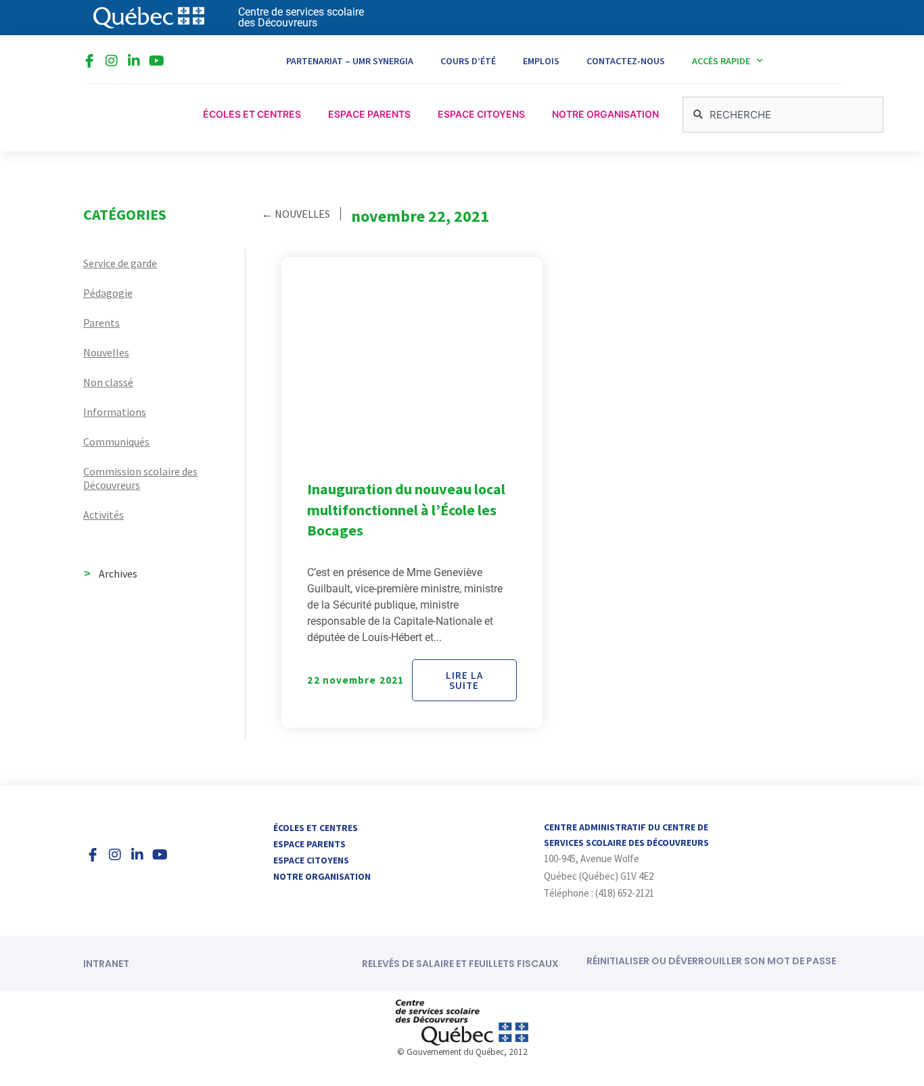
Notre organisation (322, 876)
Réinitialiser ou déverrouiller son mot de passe (711, 961)
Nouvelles (106, 352)
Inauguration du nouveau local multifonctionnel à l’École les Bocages (406, 509)
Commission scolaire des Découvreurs (140, 478)
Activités (103, 514)
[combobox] (783, 115)
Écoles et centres (315, 828)
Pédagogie (108, 293)
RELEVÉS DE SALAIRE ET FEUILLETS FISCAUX (460, 963)
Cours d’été (468, 61)
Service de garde (120, 263)
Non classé (108, 382)
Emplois (541, 61)
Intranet (106, 963)
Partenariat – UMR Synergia (349, 61)
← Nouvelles (296, 213)
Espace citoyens (311, 860)
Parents (101, 322)
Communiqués (116, 441)
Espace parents (309, 844)
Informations (114, 412)
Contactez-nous (625, 61)
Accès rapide (721, 61)
